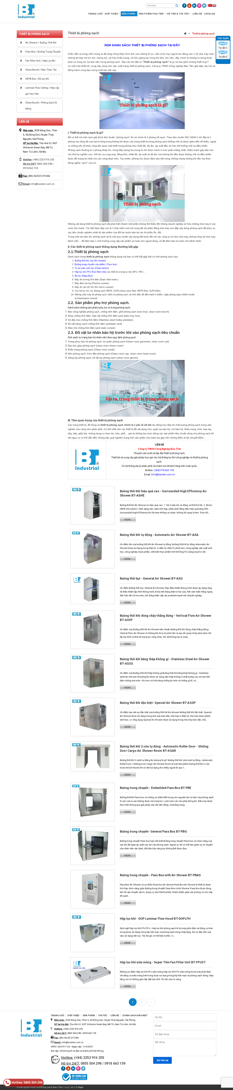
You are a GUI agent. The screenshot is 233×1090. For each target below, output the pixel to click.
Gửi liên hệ (162, 1060)
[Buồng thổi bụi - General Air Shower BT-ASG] (92, 588)
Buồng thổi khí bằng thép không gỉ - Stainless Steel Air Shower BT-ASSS (164, 661)
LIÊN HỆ (197, 13)
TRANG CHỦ (95, 13)
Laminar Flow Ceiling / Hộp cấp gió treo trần (42, 90)
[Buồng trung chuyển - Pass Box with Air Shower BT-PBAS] (92, 889)
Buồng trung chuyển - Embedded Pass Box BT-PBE (155, 788)
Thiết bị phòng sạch (34, 34)
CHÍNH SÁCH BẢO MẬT (135, 1015)
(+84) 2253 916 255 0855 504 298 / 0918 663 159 (38, 163)
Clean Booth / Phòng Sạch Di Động (41, 105)
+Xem (127, 519)
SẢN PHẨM (128, 13)
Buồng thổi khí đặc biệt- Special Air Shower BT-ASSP (158, 703)
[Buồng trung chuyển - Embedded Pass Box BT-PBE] (92, 801)
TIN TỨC (102, 1015)
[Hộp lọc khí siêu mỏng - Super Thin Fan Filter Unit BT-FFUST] (92, 972)
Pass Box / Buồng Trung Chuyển (43, 51)
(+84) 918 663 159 (164, 470)
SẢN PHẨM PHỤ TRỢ (151, 13)
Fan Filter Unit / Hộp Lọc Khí (40, 60)
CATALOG (209, 13)
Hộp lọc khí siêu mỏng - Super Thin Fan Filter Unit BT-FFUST (163, 962)
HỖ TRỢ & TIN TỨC (178, 13)
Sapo (80, 1087)
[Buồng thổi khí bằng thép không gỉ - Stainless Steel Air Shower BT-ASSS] (92, 673)
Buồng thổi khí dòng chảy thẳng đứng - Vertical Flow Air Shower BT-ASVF (165, 618)
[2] (151, 1002)
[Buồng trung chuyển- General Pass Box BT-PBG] (92, 845)
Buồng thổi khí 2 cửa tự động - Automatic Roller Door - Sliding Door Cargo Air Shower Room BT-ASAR (164, 748)
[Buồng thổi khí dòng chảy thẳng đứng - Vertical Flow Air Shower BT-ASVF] (92, 629)
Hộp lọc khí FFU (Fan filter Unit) (90, 272)
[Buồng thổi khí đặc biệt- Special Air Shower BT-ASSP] (92, 716)
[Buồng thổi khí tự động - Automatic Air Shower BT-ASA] (92, 548)
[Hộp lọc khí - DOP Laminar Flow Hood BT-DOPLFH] (92, 932)
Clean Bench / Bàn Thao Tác (41, 69)
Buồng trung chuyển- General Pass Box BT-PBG (153, 831)
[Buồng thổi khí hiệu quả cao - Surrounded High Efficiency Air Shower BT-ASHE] (92, 505)
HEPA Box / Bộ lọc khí (37, 78)
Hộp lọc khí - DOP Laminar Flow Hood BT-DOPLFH (155, 918)
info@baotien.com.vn (38, 184)
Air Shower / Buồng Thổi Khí (40, 42)
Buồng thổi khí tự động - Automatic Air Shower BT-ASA (159, 535)
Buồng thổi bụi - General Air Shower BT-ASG (151, 578)
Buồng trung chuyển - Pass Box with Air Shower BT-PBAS (160, 875)
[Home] (187, 33)
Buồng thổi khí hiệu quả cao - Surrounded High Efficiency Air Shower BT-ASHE (163, 493)
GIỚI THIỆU (111, 13)
